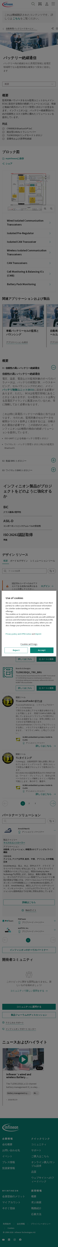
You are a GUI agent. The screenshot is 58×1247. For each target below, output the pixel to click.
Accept (42, 650)
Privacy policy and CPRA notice (18, 633)
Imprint (38, 633)
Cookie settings (29, 644)
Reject (16, 650)
